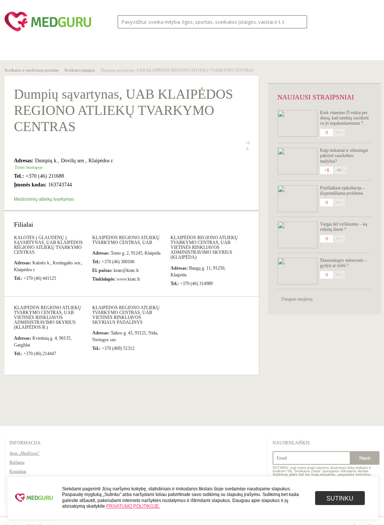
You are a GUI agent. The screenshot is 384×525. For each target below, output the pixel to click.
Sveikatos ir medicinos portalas (31, 70)
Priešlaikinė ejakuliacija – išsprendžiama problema (342, 190)
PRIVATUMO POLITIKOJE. (133, 506)
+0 (247, 143)
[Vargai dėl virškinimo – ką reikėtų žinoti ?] (297, 234)
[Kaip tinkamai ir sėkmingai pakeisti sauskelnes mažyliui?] (297, 161)
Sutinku (340, 498)
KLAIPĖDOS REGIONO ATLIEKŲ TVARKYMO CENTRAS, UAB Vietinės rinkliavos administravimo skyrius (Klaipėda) (204, 247)
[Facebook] (343, 22)
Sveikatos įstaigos (79, 70)
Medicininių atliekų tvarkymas (44, 199)
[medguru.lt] (48, 31)
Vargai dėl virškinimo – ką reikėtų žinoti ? (343, 226)
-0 (246, 149)
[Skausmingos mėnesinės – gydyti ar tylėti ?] (297, 271)
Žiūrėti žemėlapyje (29, 167)
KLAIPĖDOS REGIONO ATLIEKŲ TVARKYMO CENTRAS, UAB (126, 240)
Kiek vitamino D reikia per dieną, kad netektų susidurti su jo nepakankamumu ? (344, 118)
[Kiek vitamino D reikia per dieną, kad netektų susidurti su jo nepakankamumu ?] (297, 123)
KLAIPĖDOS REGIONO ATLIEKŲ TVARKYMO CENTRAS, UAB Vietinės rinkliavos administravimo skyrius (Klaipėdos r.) (47, 317)
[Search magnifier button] (299, 21)
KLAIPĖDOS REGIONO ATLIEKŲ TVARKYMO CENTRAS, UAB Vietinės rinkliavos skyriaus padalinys (126, 315)
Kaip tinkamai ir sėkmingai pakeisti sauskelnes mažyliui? (344, 156)
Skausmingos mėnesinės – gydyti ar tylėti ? (343, 263)
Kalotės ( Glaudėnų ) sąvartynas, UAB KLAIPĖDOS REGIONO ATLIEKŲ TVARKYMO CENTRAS (48, 245)
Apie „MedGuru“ (24, 453)
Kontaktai (17, 471)
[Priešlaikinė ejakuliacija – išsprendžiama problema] (297, 198)
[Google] (372, 22)
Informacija (25, 443)
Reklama (16, 462)
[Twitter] (357, 22)
